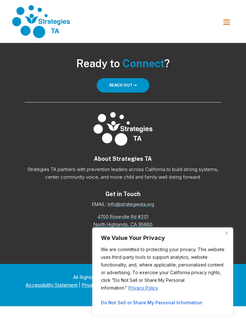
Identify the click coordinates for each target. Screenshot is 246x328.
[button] (226, 21)
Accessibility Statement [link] (52, 285)
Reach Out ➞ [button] (123, 85)
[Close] (226, 233)
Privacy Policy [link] (143, 288)
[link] (41, 21)
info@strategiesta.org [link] (131, 204)
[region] (162, 271)
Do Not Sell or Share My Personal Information (151, 302)
